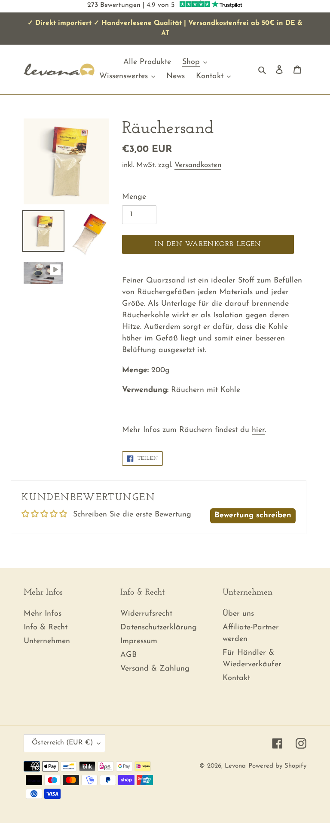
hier (258, 430)
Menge (134, 197)
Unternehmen (47, 641)
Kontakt (236, 678)
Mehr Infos (42, 614)
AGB (128, 655)
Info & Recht (45, 628)
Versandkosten (197, 165)
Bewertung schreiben (252, 515)
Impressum (138, 641)
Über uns (238, 614)
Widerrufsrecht (146, 614)
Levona (235, 766)
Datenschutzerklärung (158, 628)
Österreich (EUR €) (62, 742)
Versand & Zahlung (154, 669)
